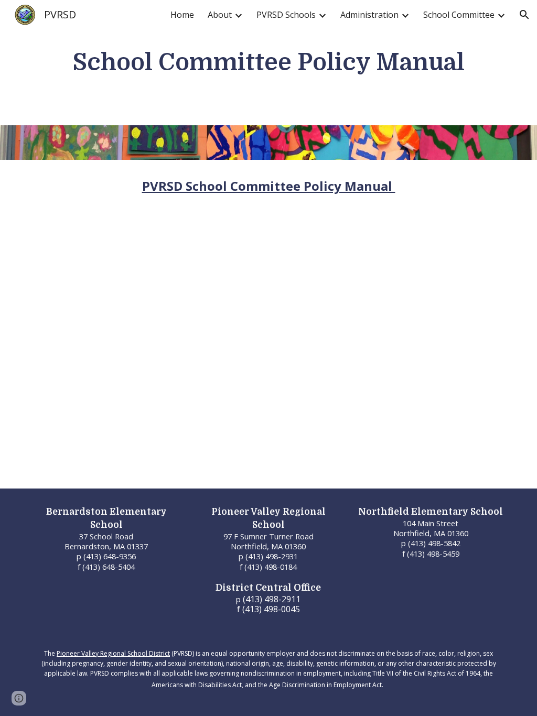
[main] (268, 62)
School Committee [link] (459, 14)
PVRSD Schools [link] (286, 14)
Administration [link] (369, 14)
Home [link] (182, 14)
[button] (524, 14)
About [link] (220, 14)
